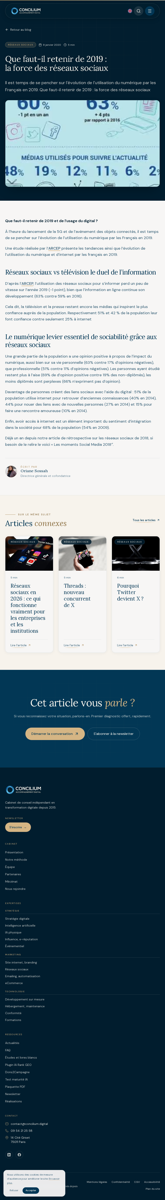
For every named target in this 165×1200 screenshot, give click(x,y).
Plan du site (153, 1189)
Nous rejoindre (15, 889)
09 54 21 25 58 (21, 1131)
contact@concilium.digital (29, 1124)
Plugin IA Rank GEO (18, 1065)
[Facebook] (19, 1155)
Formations (13, 1020)
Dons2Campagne (17, 1072)
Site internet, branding (21, 962)
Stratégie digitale (17, 919)
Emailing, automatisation (22, 976)
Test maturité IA (16, 1079)
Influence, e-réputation (21, 939)
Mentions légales (97, 1182)
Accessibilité (152, 1182)
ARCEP (54, 248)
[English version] (130, 11)
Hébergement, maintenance (25, 1006)
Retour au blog (20, 30)
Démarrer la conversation (52, 733)
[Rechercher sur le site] (138, 11)
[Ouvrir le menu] (149, 11)
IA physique (13, 932)
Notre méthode (16, 860)
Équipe (10, 867)
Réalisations (13, 1101)
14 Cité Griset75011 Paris (20, 1140)
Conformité (13, 1013)
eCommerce (14, 983)
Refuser (14, 1190)
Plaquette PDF (15, 1087)
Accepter (31, 1190)
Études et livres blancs (21, 1057)
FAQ (8, 1050)
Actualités (12, 1043)
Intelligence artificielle (20, 925)
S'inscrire (18, 827)
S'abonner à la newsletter (114, 733)
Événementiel (14, 946)
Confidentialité (121, 1182)
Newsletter (12, 1094)
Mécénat (11, 881)
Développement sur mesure (24, 999)
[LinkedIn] (9, 1155)
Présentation (14, 852)
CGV (137, 1182)
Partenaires (13, 874)
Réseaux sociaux (16, 969)
